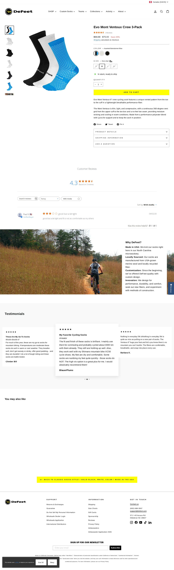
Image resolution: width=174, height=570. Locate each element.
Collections (95, 11)
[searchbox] (26, 198)
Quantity (99, 80)
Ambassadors (93, 528)
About (121, 11)
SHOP (51, 11)
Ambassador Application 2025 (100, 532)
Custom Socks (66, 11)
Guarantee (51, 508)
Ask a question (105, 144)
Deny (52, 562)
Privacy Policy (93, 524)
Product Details (106, 132)
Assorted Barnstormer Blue (96, 53)
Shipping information (109, 138)
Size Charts (92, 508)
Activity (109, 11)
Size (101, 61)
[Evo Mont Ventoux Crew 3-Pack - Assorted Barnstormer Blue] (6, 457)
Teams (81, 11)
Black (107, 53)
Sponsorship (93, 516)
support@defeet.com (138, 511)
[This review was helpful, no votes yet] (150, 225)
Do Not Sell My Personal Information (61, 512)
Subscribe (115, 548)
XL (114, 66)
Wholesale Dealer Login (56, 516)
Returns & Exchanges (55, 504)
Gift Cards (92, 512)
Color (108, 48)
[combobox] (49, 199)
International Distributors (56, 524)
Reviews (91, 520)
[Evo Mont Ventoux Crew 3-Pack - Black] (13, 457)
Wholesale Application (55, 520)
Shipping (97, 40)
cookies (17, 562)
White (101, 53)
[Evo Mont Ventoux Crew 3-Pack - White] (9, 457)
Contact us (134, 504)
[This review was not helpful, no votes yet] (154, 225)
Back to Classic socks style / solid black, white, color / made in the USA (88, 480)
